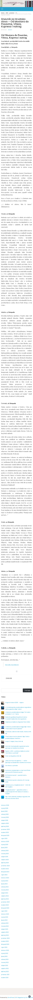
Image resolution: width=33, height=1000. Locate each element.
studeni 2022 (5, 941)
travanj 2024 (5, 890)
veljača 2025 (5, 860)
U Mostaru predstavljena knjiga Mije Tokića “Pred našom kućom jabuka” (18, 728)
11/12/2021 (4, 29)
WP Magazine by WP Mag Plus (24, 997)
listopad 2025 (5, 835)
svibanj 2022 (4, 959)
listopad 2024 (5, 872)
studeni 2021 (4, 977)
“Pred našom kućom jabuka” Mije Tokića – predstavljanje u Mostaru (17, 737)
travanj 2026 (5, 817)
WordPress (11, 997)
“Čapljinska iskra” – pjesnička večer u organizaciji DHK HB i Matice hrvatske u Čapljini (16, 791)
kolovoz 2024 (5, 878)
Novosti (10, 29)
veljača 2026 (5, 823)
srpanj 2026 (4, 808)
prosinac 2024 (5, 866)
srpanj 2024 (4, 881)
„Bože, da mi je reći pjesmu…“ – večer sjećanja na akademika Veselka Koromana (18, 761)
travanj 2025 (5, 853)
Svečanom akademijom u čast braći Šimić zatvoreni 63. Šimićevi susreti (17, 771)
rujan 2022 (4, 947)
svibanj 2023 (4, 923)
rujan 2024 (4, 875)
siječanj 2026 (5, 826)
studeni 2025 (5, 832)
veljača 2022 (5, 968)
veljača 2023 (5, 932)
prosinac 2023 (5, 902)
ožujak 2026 (4, 820)
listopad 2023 (5, 908)
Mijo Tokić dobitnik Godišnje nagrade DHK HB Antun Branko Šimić (17, 797)
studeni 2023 (5, 905)
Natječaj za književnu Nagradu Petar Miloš (17, 722)
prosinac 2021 (5, 974)
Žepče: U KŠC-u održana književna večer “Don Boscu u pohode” (17, 752)
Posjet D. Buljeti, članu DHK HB (14, 741)
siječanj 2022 (5, 971)
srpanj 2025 (4, 844)
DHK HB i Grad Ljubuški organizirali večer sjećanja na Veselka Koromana (17, 747)
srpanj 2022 (4, 953)
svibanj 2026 (5, 814)
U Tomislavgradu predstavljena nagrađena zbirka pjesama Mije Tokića (18, 708)
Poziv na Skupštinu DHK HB (13, 756)
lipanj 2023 (4, 920)
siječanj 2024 (5, 899)
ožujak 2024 (4, 893)
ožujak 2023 (4, 929)
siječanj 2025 (5, 863)
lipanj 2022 (4, 956)
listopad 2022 (5, 944)
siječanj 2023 (5, 935)
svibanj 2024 (5, 887)
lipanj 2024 (4, 884)
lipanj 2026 (4, 811)
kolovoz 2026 (5, 805)
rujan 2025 (4, 838)
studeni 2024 (5, 869)
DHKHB (9, 678)
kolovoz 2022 (5, 950)
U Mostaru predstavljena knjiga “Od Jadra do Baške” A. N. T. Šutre (17, 713)
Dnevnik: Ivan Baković (12, 665)
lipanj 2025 (4, 847)
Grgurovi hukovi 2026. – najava (14, 702)
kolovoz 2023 (5, 914)
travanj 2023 (5, 926)
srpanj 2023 (4, 917)
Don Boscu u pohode (11, 765)
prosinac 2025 (5, 829)
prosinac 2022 (5, 938)
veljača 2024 (5, 896)
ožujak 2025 (4, 857)
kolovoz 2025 (5, 841)
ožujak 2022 (4, 965)
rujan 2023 (4, 911)
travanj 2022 (5, 962)
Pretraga (27, 690)
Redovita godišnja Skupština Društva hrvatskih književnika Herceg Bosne (16, 718)
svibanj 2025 (5, 850)
